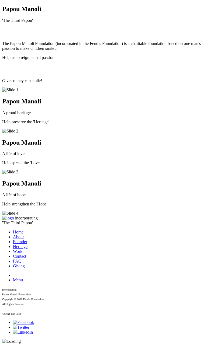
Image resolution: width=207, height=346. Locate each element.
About (18, 237)
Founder (20, 241)
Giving (19, 266)
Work (17, 251)
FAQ (17, 261)
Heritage (20, 246)
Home (18, 232)
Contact (19, 256)
